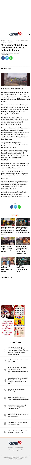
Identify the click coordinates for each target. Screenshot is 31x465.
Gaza (17, 40)
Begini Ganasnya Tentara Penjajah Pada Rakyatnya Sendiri (6, 249)
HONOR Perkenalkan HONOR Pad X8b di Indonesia (18, 415)
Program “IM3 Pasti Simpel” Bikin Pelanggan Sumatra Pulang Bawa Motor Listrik (7, 230)
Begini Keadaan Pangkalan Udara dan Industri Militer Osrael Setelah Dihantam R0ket (22, 250)
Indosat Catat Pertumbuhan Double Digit (16, 390)
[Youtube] (17, 450)
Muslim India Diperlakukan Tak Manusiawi (18, 360)
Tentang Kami (19, 447)
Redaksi (10, 447)
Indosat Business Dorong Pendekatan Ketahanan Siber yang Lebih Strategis (23, 229)
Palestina (10, 42)
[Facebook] (3, 58)
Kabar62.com (5, 92)
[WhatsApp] (11, 58)
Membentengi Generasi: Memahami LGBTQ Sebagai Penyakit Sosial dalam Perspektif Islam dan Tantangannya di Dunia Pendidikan (18, 350)
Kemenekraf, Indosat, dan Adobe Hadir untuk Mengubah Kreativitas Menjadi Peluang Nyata (18, 380)
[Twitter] (7, 58)
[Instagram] (21, 450)
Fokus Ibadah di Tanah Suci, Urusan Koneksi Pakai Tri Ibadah (18, 398)
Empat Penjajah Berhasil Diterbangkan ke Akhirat (6, 268)
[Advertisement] (15, 15)
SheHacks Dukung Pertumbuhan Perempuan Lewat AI (18, 423)
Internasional (24, 40)
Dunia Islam (10, 40)
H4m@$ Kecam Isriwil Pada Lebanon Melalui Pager (21, 268)
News (4, 42)
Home (3, 40)
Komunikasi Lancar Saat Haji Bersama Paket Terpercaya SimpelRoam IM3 (17, 406)
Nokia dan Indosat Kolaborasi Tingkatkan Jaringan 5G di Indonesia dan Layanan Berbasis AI (18, 370)
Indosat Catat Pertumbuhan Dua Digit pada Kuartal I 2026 (18, 431)
